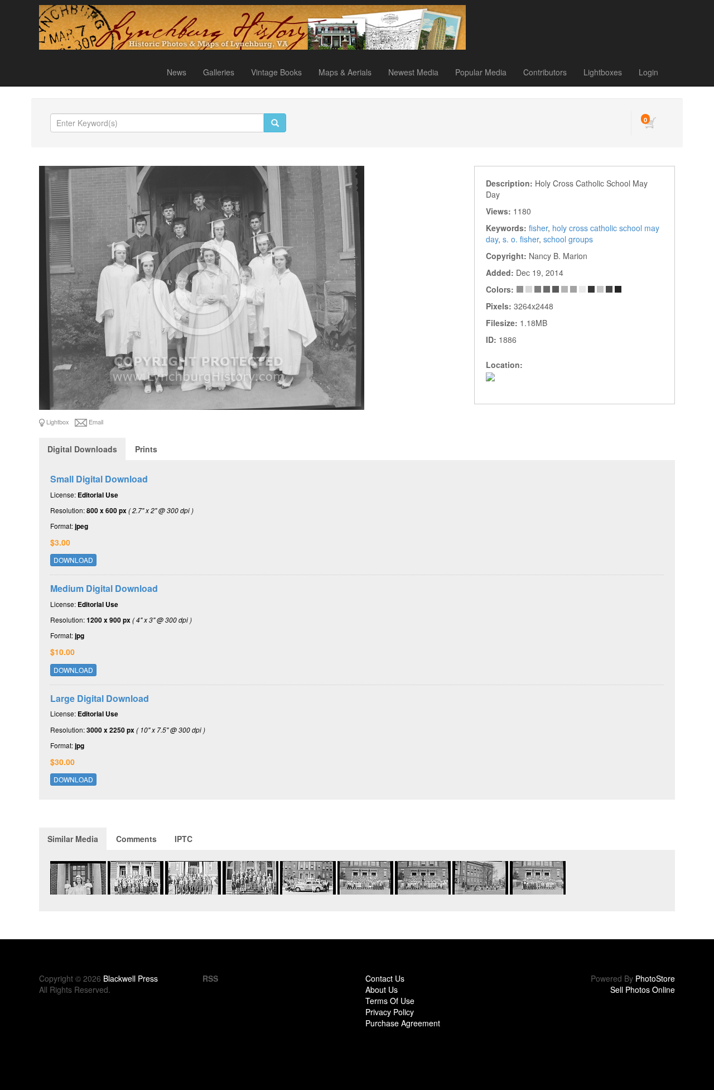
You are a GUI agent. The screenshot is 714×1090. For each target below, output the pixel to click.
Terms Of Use (389, 1000)
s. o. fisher (521, 239)
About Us (381, 989)
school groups (568, 239)
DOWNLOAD (73, 560)
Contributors (545, 72)
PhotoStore (655, 978)
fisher (538, 227)
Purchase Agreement (402, 1023)
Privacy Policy (389, 1011)
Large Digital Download (99, 698)
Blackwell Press (130, 978)
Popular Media (480, 72)
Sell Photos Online (642, 989)
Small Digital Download (99, 478)
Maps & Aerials (345, 72)
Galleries (218, 72)
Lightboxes (602, 72)
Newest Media (413, 72)
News (176, 72)
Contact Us (384, 978)
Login (648, 72)
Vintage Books (276, 72)
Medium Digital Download (104, 588)
